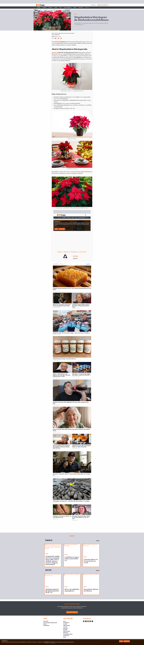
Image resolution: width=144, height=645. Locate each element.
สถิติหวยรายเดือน (66, 625)
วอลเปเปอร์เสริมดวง (67, 7)
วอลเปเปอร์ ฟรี (66, 635)
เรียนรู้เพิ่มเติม (126, 641)
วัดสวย (75, 7)
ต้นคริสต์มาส (55, 52)
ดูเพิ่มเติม (98, 540)
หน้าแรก (38, 7)
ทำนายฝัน (44, 7)
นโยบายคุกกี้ (45, 621)
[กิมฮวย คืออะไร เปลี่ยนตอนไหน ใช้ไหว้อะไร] (91, 579)
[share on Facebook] (55, 38)
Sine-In (75, 258)
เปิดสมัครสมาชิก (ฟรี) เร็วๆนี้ (72, 612)
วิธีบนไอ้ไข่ (65, 630)
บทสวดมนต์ (81, 7)
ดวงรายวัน (65, 627)
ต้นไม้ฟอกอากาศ (66, 252)
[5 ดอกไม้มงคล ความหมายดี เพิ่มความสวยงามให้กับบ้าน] (72, 548)
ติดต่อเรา (45, 624)
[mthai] (40, 5)
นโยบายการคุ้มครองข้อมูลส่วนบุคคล (50, 622)
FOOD (46, 554)
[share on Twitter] (58, 38)
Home (53, 33)
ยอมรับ (121, 641)
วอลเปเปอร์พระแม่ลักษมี (67, 634)
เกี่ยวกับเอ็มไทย (46, 625)
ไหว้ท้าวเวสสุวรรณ (66, 631)
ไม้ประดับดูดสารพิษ (82, 252)
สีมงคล (64, 637)
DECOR (75, 14)
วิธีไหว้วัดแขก (65, 632)
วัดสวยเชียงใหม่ (66, 622)
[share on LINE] (61, 38)
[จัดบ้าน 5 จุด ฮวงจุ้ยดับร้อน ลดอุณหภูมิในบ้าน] (72, 579)
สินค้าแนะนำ (93, 5)
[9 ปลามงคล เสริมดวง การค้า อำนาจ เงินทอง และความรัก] (91, 549)
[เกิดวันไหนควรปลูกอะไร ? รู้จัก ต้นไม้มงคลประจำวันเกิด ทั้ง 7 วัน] (53, 579)
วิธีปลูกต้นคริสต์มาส (74, 252)
